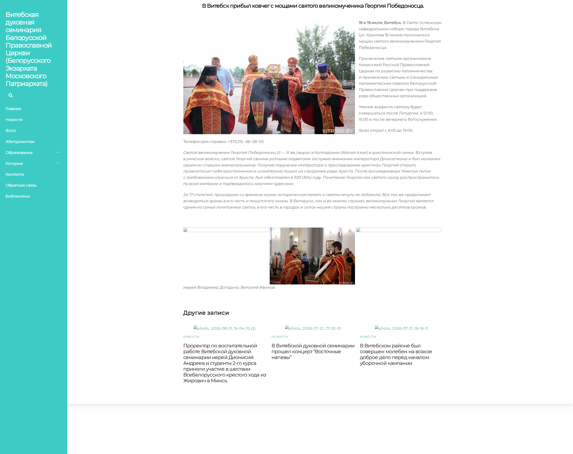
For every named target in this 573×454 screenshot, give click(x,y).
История (14, 163)
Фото (11, 130)
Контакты (15, 174)
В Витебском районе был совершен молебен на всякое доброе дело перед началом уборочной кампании (396, 354)
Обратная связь (21, 185)
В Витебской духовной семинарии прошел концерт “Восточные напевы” (313, 351)
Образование (19, 152)
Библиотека (18, 196)
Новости (14, 119)
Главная (13, 108)
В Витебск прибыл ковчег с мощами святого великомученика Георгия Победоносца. (313, 5)
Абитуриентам (20, 141)
